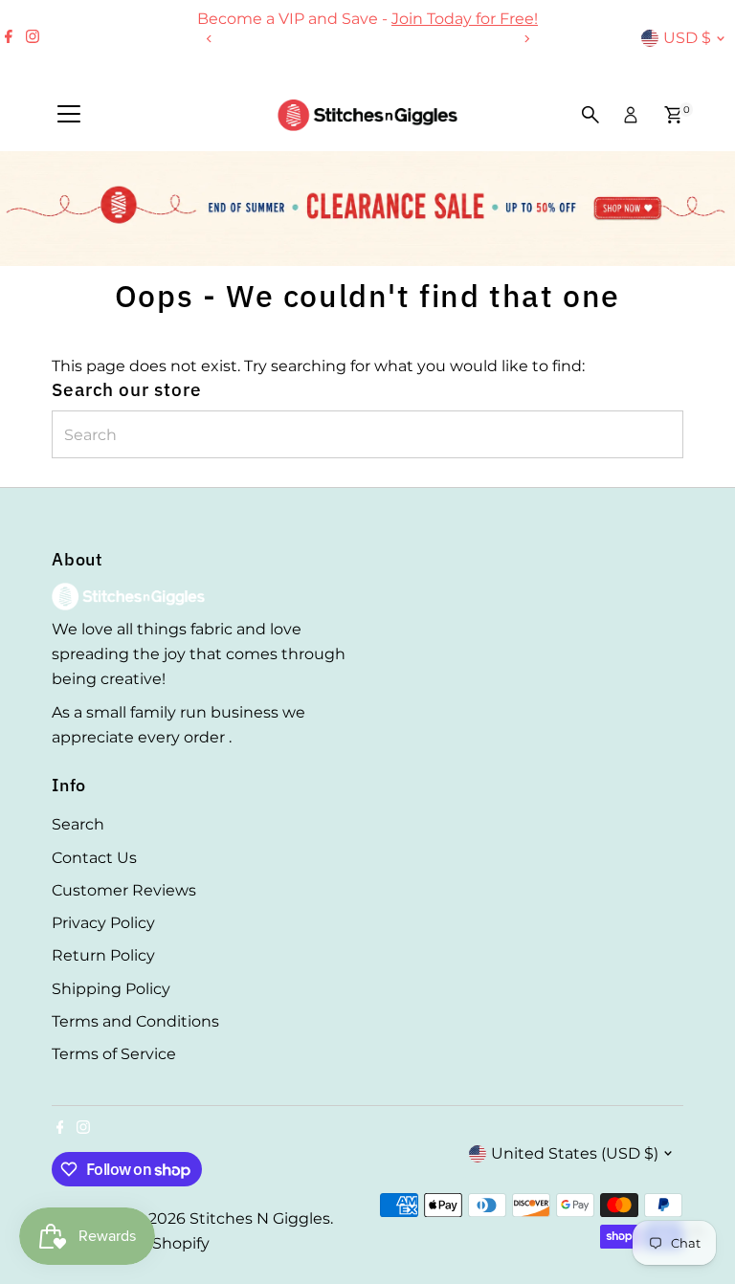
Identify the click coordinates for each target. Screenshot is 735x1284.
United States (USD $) (574, 1153)
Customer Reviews (124, 890)
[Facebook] (8, 38)
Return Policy (103, 955)
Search (78, 824)
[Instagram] (32, 38)
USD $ (687, 38)
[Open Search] (590, 114)
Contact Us (94, 858)
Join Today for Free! (464, 19)
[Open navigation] (69, 115)
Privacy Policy (103, 923)
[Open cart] (673, 114)
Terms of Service (114, 1054)
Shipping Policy (111, 989)
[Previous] (209, 38)
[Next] (525, 38)
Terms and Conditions (135, 1021)
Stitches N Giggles (259, 1218)
